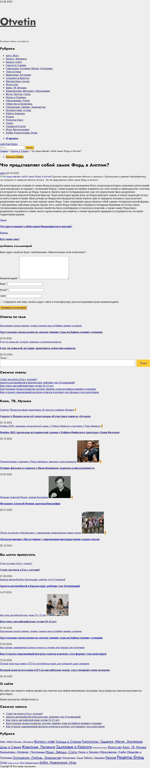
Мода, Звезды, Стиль (18, 94)
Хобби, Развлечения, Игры (21, 132)
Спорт (9, 123)
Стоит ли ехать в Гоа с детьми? (18, 379)
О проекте (12, 138)
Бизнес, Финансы (16, 58)
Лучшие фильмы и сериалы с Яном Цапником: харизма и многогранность (38, 461)
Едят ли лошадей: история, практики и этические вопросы (30, 342)
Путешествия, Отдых (18, 110)
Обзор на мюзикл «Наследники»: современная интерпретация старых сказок (40, 532)
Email (4, 289)
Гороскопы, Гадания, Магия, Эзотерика (29, 68)
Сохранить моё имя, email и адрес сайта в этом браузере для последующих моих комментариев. (61, 301)
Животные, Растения (18, 74)
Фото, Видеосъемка (17, 129)
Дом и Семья (13, 71)
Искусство (12, 84)
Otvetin (18, 21)
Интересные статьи (17, 81)
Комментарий (9, 278)
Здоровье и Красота (17, 78)
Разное (10, 116)
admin (3, 173)
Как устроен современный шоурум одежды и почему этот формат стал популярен (49, 392)
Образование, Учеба (18, 100)
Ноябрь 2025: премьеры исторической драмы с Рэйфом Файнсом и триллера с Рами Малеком (50, 426)
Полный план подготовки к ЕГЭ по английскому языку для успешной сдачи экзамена (44, 663)
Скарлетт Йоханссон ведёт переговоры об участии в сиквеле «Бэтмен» (37, 409)
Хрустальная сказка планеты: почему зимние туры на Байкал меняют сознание (41, 325)
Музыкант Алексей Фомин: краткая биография (24, 497)
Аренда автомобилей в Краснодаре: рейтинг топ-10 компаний (37, 382)
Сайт (3, 295)
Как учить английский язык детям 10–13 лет (27, 385)
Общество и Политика (19, 103)
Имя (3, 283)
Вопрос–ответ (14, 62)
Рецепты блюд (14, 119)
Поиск (3, 358)
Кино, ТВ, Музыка (16, 87)
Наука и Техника (16, 97)
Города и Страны (16, 65)
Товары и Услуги (16, 126)
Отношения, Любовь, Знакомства (26, 107)
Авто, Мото (12, 55)
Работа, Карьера (15, 113)
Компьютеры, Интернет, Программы (28, 91)
